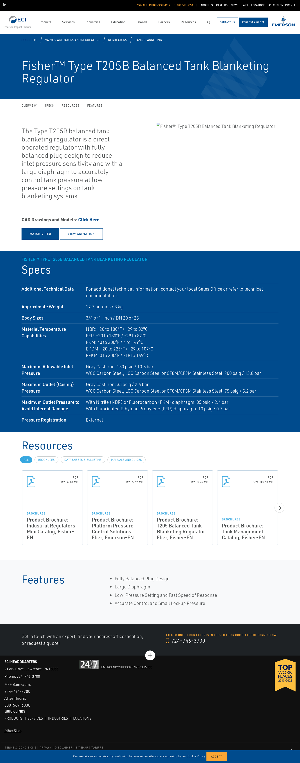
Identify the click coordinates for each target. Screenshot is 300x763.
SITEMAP (82, 747)
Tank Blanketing (148, 40)
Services (35, 718)
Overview (29, 105)
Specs (49, 105)
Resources (70, 105)
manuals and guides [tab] (126, 459)
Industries (58, 718)
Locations (82, 718)
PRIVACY (46, 747)
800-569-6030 (17, 705)
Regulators (117, 40)
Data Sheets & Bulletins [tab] (82, 459)
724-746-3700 (187, 640)
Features (94, 105)
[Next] (279, 508)
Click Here (88, 219)
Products (29, 40)
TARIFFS (97, 747)
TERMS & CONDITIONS (20, 747)
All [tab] (26, 459)
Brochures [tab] (46, 459)
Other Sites (12, 730)
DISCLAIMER (63, 747)
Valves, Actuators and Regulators (72, 40)
